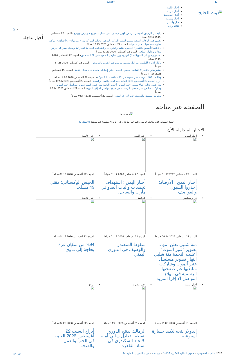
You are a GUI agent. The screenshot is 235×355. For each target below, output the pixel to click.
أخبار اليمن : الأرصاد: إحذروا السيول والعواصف (178, 187)
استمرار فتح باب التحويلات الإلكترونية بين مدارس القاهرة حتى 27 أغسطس (121, 55)
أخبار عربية (173, 11)
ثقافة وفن (173, 26)
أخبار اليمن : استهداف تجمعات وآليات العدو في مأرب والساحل (123, 187)
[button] (214, 2)
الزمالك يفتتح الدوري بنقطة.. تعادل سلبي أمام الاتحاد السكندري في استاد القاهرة (123, 337)
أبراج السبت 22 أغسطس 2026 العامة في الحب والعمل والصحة (127, 81)
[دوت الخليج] (210, 11)
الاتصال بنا (84, 121)
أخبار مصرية (172, 18)
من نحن (156, 353)
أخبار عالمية (173, 7)
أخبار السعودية (171, 15)
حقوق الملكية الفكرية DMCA (178, 353)
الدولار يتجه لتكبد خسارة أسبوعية (174, 333)
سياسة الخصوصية (206, 353)
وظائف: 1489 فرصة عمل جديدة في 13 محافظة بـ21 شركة (129, 77)
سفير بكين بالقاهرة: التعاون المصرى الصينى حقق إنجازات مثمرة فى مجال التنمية (118, 70)
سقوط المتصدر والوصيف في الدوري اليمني (138, 95)
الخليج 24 (128, 353)
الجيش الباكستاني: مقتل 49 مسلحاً (72, 184)
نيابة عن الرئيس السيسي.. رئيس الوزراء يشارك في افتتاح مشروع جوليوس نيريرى (117, 33)
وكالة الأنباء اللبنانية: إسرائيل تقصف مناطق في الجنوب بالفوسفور (126, 62)
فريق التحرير (142, 353)
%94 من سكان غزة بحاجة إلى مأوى (76, 246)
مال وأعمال (173, 22)
